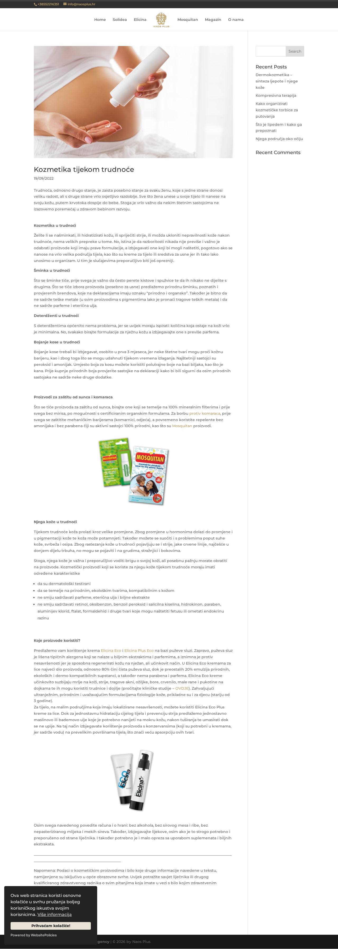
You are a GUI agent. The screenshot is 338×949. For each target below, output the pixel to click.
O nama (236, 20)
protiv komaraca (204, 413)
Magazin (213, 20)
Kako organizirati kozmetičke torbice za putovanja (277, 110)
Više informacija (54, 914)
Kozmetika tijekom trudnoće (84, 169)
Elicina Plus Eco (139, 650)
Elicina (140, 20)
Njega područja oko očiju (279, 138)
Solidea (120, 20)
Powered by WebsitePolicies (34, 935)
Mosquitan (187, 20)
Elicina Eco (111, 650)
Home (100, 20)
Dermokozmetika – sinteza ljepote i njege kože (277, 81)
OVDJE (182, 688)
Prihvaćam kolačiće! (50, 925)
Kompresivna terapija (276, 95)
